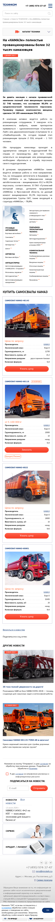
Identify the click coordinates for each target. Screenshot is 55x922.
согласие (44, 764)
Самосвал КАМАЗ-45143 (17, 300)
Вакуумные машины (37, 262)
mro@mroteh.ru (44, 871)
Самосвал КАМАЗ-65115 (17, 381)
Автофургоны (10, 245)
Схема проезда (44, 880)
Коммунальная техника (36, 252)
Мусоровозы (34, 280)
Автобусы (10, 254)
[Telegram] (50, 862)
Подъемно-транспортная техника (36, 229)
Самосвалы (10, 237)
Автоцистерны (12, 263)
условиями (7, 908)
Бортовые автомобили (13, 233)
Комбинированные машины (39, 276)
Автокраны (33, 235)
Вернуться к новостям (14, 630)
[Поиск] (49, 13)
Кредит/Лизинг (13, 456)
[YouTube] (46, 862)
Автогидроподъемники (38, 239)
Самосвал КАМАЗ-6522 (16, 467)
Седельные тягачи (12, 241)
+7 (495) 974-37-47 (35, 5)
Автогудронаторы (12, 276)
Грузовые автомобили (11, 229)
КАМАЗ (47, 344)
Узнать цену (27, 368)
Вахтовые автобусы (12, 257)
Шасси (8, 249)
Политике (33, 768)
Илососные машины (36, 266)
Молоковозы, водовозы (14, 272)
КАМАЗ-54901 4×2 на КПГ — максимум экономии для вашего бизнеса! (18, 815)
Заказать (27, 449)
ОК (47, 910)
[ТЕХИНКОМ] (10, 5)
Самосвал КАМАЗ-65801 (17, 548)
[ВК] (41, 862)
